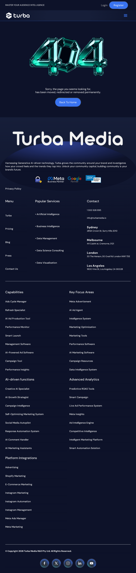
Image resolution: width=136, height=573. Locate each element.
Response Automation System (22, 431)
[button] (125, 15)
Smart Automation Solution (84, 448)
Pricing (9, 228)
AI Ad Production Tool (17, 318)
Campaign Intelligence (17, 405)
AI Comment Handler (17, 439)
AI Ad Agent (76, 310)
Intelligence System (80, 318)
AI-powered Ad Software (19, 352)
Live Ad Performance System (85, 405)
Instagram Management (18, 509)
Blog (7, 242)
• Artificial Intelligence (47, 214)
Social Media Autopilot (18, 422)
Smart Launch (13, 335)
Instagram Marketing (16, 492)
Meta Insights (76, 414)
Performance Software (82, 344)
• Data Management (46, 238)
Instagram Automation (18, 501)
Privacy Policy (13, 188)
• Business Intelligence (47, 226)
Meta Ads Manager (15, 518)
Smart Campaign (78, 397)
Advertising (11, 467)
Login (104, 5)
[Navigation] (17, 15)
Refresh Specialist (15, 310)
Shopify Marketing (15, 475)
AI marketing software (81, 352)
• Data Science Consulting (49, 250)
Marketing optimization (82, 327)
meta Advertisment (80, 301)
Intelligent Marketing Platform (85, 439)
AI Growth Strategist (17, 397)
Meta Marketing (14, 526)
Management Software (18, 344)
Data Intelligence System (83, 369)
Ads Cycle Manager (16, 301)
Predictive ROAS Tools (81, 388)
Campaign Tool (13, 360)
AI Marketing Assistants (18, 448)
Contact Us (11, 268)
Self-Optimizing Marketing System (24, 414)
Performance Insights (17, 369)
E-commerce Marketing (18, 484)
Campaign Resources (81, 360)
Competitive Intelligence (83, 431)
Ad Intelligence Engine (81, 422)
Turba (8, 215)
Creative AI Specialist (17, 388)
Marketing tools (78, 335)
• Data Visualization (46, 262)
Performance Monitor (17, 327)
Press (8, 255)
